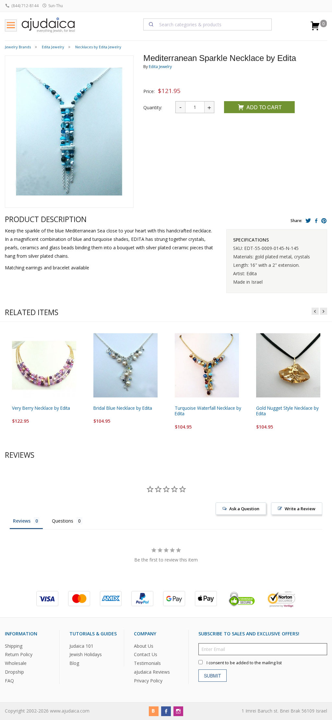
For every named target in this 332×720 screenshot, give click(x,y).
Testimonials (147, 663)
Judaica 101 (81, 646)
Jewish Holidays (85, 655)
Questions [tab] (62, 521)
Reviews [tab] (21, 521)
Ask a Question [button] (244, 509)
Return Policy (18, 655)
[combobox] (207, 24)
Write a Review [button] (300, 509)
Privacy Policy (148, 681)
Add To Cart (264, 107)
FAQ (9, 681)
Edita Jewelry (160, 66)
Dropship (14, 672)
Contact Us (145, 655)
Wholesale (16, 663)
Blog (74, 663)
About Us (143, 646)
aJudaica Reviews (152, 672)
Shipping (13, 646)
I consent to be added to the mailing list (244, 663)
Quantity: (152, 107)
